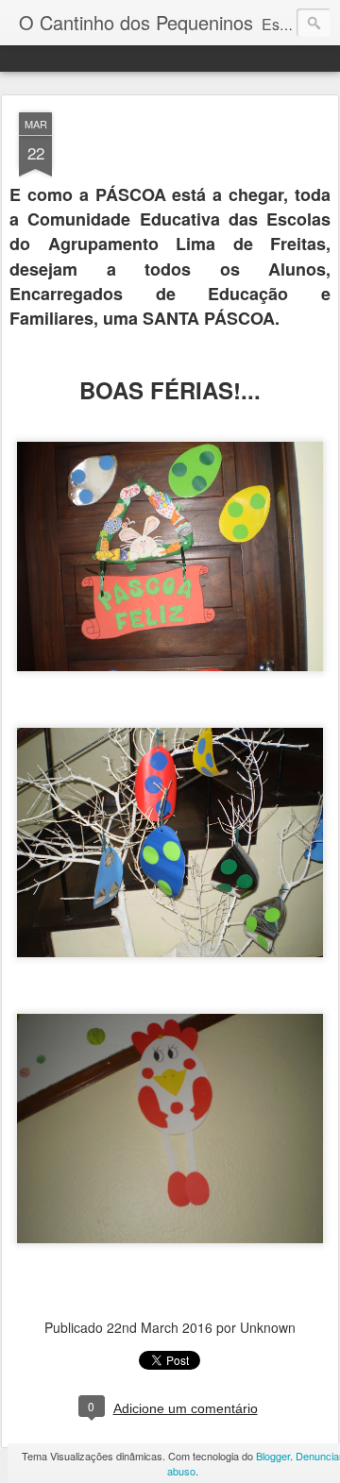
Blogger (273, 1455)
